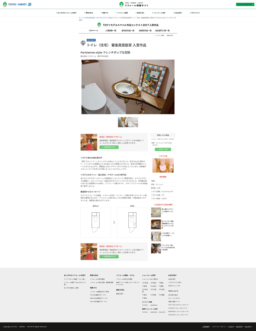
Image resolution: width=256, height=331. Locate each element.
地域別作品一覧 (145, 30)
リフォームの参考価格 (97, 279)
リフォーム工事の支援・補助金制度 (101, 282)
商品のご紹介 (163, 149)
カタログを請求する (244, 4)
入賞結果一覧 (110, 30)
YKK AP (161, 312)
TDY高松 (153, 295)
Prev (83, 87)
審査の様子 (170, 35)
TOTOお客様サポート (97, 295)
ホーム (81, 18)
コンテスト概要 (160, 35)
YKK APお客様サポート (97, 301)
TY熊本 (144, 298)
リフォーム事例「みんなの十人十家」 (75, 283)
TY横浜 (161, 283)
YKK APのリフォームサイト (177, 315)
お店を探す (172, 279)
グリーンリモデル (174, 298)
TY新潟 (144, 286)
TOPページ (93, 30)
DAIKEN (153, 305)
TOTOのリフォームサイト (176, 308)
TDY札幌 (145, 283)
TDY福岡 (161, 295)
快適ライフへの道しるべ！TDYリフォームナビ (127, 283)
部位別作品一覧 (128, 30)
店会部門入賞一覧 (162, 30)
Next (172, 87)
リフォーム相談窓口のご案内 (99, 292)
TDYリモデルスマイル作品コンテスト (107, 18)
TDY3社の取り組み (89, 18)
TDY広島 (161, 289)
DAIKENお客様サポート (98, 298)
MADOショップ (173, 286)
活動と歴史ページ (174, 301)
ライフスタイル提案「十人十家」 (75, 279)
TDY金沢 (153, 286)
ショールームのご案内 (149, 279)
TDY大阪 (153, 289)
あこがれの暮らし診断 (71, 288)
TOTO (144, 305)
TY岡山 (144, 295)
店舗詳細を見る (110, 147)
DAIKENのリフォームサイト (177, 311)
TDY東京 (153, 283)
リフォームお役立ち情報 (124, 279)
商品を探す (120, 294)
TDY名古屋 (145, 290)
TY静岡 (161, 286)
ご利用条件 (205, 327)
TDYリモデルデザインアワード (178, 305)
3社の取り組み (173, 295)
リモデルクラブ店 (174, 282)
